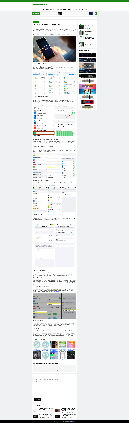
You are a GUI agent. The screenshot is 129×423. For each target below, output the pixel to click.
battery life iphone (40, 363)
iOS (76, 9)
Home (43, 9)
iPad (51, 9)
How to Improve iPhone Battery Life (51, 363)
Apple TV (69, 9)
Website (63, 394)
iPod (54, 9)
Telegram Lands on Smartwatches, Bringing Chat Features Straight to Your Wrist (81, 12)
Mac (74, 9)
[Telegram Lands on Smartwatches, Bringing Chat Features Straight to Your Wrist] (64, 14)
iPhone (47, 9)
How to (34, 22)
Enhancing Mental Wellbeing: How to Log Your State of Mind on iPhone (90, 44)
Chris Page (63, 412)
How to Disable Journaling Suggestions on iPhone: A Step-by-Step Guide (90, 38)
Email (49, 394)
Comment (36, 381)
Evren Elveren (36, 26)
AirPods (64, 9)
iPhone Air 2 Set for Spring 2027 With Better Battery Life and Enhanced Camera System (68, 409)
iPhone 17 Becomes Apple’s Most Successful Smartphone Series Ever (48, 12)
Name (35, 394)
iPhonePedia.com (63, 421)
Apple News (81, 9)
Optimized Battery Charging (53, 291)
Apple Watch (59, 9)
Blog (86, 9)
